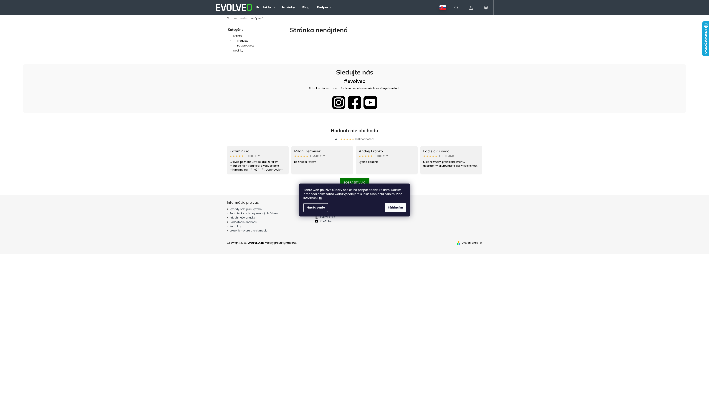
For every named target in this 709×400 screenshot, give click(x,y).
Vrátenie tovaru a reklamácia (248, 230)
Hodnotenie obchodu (354, 130)
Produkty (242, 41)
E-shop (237, 36)
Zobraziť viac (355, 182)
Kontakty (235, 226)
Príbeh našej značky (242, 217)
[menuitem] (265, 7)
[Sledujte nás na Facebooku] (354, 102)
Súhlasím (395, 207)
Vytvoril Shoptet (472, 243)
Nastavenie (316, 207)
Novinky (238, 50)
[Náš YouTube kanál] (370, 102)
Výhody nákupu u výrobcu (246, 209)
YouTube (326, 221)
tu (320, 198)
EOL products (245, 45)
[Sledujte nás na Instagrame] (339, 102)
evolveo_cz (327, 217)
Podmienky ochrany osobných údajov (254, 213)
